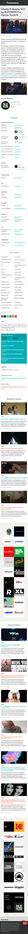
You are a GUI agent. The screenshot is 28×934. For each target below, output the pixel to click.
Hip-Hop (23, 325)
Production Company (17, 104)
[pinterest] (16, 316)
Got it (25, 923)
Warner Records (19, 245)
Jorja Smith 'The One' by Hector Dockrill (14, 478)
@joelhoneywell (21, 169)
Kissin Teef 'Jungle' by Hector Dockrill (13, 419)
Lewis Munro (18, 197)
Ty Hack (17, 157)
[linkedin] (10, 316)
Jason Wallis (18, 217)
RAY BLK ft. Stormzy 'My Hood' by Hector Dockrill (12, 508)
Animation (5, 325)
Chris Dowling (18, 178)
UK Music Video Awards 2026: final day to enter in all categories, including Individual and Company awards (13, 769)
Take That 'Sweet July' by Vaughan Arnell (12, 341)
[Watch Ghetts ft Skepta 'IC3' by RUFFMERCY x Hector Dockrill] (14, 26)
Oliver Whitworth (19, 234)
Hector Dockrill (18, 125)
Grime (4, 329)
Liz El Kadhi (17, 186)
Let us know (16, 370)
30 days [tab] (9, 338)
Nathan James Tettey (20, 242)
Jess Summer (18, 194)
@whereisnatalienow (22, 134)
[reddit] (13, 316)
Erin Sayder (17, 149)
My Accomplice (18, 142)
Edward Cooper (18, 206)
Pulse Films (14, 102)
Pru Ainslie (17, 154)
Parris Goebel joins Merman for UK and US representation (13, 707)
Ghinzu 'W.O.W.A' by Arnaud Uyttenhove (12, 354)
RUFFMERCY (18, 128)
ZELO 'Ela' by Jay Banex (8, 345)
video (2, 417)
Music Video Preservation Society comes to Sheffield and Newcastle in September (13, 676)
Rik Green (17, 146)
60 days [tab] (15, 338)
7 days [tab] (4, 338)
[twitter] (5, 316)
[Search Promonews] (25, 2)
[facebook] (2, 316)
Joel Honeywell (21, 166)
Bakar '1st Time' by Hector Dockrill (12, 448)
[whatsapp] (8, 316)
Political (11, 329)
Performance (14, 325)
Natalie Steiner (20, 131)
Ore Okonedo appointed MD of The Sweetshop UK (11, 737)
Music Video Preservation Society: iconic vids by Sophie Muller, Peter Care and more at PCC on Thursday (13, 801)
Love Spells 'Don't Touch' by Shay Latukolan (13, 350)
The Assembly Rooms (20, 208)
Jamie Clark (18, 152)
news (2, 643)
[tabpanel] (14, 351)
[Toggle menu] (2, 2)
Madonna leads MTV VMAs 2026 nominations (10, 645)
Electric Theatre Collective (19, 220)
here (9, 931)
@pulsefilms (21, 139)
